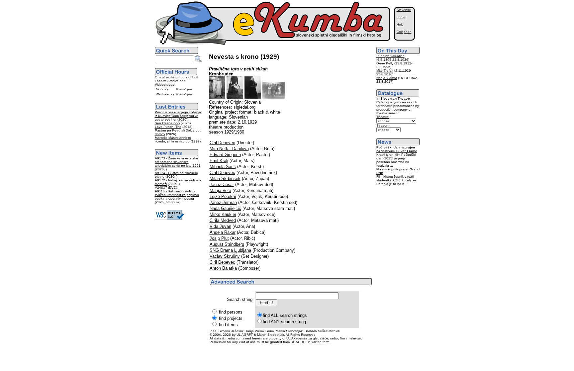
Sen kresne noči (167, 123)
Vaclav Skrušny (225, 256)
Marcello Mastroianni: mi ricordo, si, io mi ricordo (173, 139)
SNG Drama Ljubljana (230, 250)
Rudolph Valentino (390, 56)
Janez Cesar (222, 184)
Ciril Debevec (222, 142)
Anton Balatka (223, 268)
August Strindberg (227, 244)
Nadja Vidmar (386, 78)
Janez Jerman (223, 202)
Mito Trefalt (384, 70)
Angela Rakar (223, 232)
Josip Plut (219, 238)
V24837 (161, 187)
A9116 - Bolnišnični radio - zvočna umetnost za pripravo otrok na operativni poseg (177, 194)
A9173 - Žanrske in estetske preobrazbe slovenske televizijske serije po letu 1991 (178, 161)
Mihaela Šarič (223, 166)
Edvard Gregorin (225, 154)
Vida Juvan (220, 226)
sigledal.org (244, 107)
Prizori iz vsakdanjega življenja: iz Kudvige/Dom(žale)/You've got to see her (178, 115)
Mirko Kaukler (223, 214)
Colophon (404, 32)
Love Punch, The (168, 127)
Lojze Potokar (223, 196)
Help (400, 24)
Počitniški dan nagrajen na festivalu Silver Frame (396, 149)
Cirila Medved (223, 220)
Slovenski (404, 10)
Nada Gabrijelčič (225, 208)
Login (401, 17)
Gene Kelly (384, 63)
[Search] (198, 58)
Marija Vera (220, 190)
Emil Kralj (219, 160)
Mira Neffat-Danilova (229, 148)
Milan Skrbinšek (225, 178)
